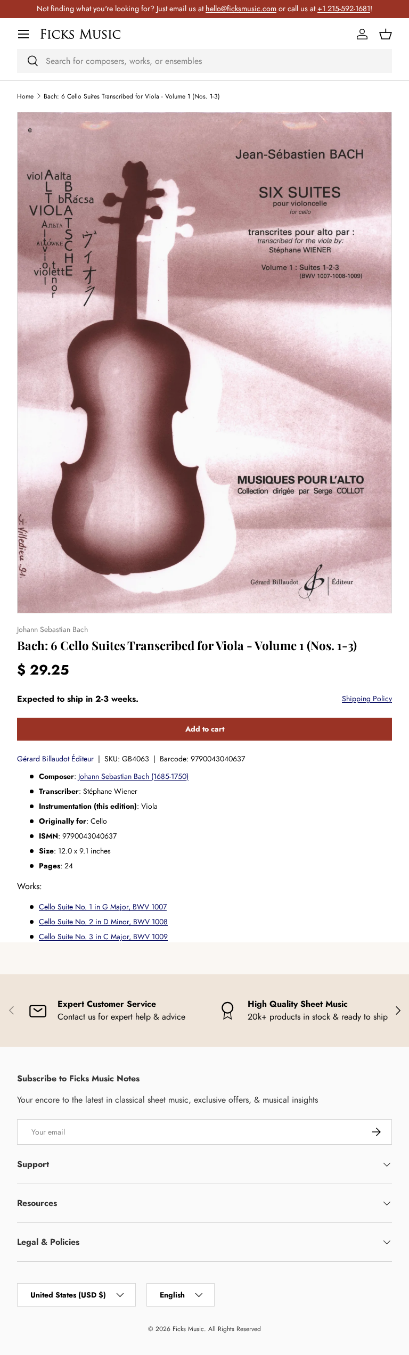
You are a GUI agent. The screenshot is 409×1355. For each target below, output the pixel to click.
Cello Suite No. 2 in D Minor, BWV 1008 (103, 921)
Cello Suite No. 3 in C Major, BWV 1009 (103, 936)
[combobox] (204, 61)
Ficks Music (188, 1329)
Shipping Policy (367, 698)
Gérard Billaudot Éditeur (55, 758)
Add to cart (204, 729)
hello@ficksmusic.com (241, 8)
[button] (385, 34)
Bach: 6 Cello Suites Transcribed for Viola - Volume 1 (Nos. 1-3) (132, 96)
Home (25, 96)
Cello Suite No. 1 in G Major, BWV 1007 (103, 906)
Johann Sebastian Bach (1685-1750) (133, 776)
